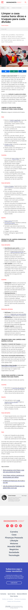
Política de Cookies (7, 599)
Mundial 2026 (14, 546)
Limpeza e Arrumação (16, 7)
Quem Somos (11, 594)
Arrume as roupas (10, 222)
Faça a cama (8, 221)
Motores (14, 543)
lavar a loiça (15, 158)
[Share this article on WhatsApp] (14, 71)
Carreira (14, 532)
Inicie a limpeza (9, 186)
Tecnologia (14, 555)
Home (2, 7)
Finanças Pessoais (14, 537)
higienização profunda (16, 251)
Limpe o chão (8, 144)
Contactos (3, 594)
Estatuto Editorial (22, 594)
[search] (25, 2)
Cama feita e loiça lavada (9, 365)
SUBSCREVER (14, 582)
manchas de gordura (18, 388)
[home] (14, 2)
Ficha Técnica (14, 596)
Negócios (14, 549)
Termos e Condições (20, 599)
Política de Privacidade (14, 601)
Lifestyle (14, 540)
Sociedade (14, 552)
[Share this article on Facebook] (6, 71)
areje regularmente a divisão (12, 401)
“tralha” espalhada (15, 120)
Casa (8, 7)
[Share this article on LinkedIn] (22, 71)
